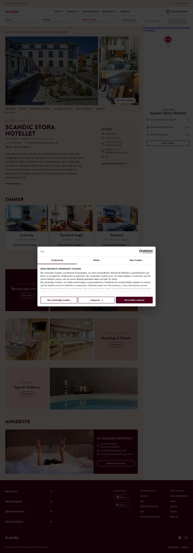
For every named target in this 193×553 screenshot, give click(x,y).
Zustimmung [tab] (57, 260)
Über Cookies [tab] (136, 260)
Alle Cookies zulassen (134, 300)
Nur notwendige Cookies (58, 300)
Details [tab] (96, 260)
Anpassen (95, 300)
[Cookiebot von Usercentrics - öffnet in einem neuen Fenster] (141, 252)
